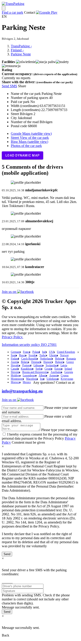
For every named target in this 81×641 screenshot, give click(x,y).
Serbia (39, 368)
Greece (70, 362)
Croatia (48, 368)
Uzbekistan (52, 378)
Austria (15, 362)
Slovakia (15, 365)
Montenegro (17, 378)
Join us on (9, 292)
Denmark (36, 362)
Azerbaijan (56, 372)
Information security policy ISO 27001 (29, 345)
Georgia (68, 372)
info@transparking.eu (22, 391)
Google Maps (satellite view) (31, 133)
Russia (22, 355)
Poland (36, 351)
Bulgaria (59, 362)
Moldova (15, 375)
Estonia (58, 368)
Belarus (25, 362)
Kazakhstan (27, 368)
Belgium (59, 358)
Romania (71, 358)
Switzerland (52, 365)
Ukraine (53, 355)
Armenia (53, 375)
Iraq (42, 378)
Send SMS (9, 86)
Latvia (64, 365)
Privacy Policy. (12, 337)
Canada (15, 368)
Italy (44, 351)
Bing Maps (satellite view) (29, 142)
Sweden (33, 355)
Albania (43, 375)
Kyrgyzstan (67, 378)
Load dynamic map (22, 155)
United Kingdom (66, 351)
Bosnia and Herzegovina (35, 372)
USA (52, 351)
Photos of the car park (26, 146)
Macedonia (32, 378)
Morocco (15, 382)
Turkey (43, 355)
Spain (14, 355)
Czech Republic (29, 358)
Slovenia (15, 372)
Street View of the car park (30, 138)
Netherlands (46, 358)
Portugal (26, 365)
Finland (15, 358)
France (26, 351)
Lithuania (38, 365)
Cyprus (65, 375)
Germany (16, 351)
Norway (64, 355)
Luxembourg (29, 375)
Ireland (68, 368)
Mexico (27, 382)
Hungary (48, 362)
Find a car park (12, 12)
